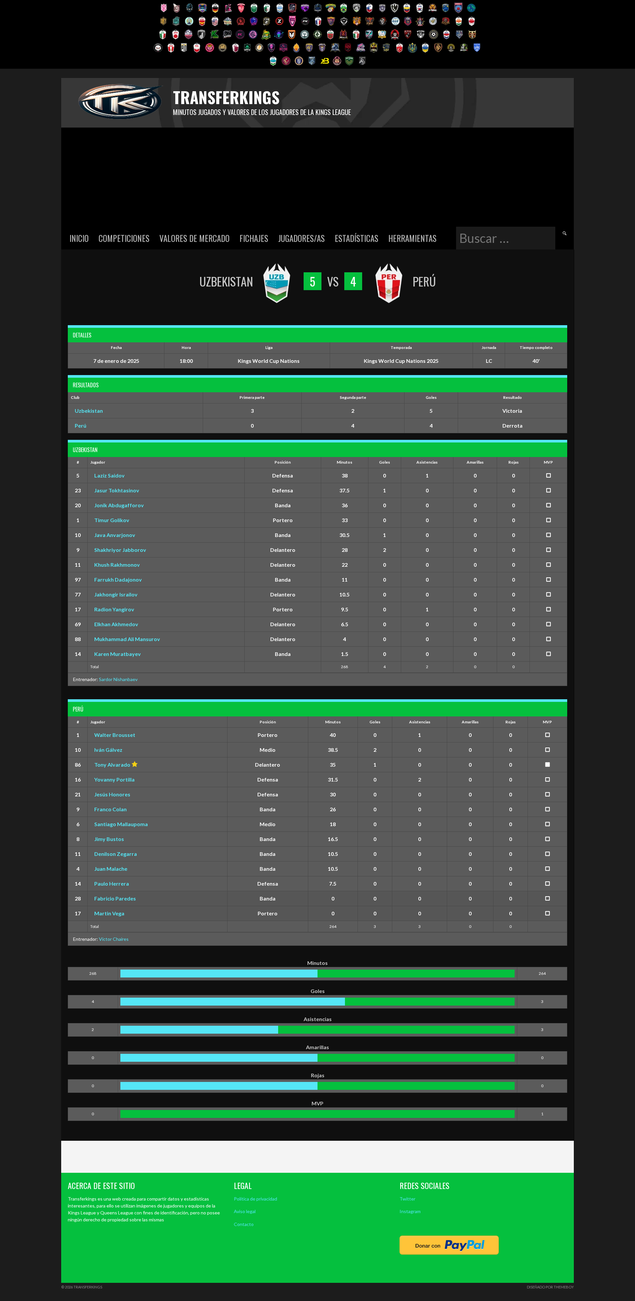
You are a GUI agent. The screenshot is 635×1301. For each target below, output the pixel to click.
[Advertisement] (317, 177)
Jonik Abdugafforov (119, 505)
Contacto (244, 1224)
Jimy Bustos (109, 839)
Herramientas (412, 238)
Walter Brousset (114, 735)
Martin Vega (109, 913)
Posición (283, 462)
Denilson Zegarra (115, 854)
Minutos (344, 462)
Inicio (79, 238)
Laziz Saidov (109, 475)
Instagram (410, 1211)
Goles (384, 462)
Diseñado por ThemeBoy (550, 1287)
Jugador (97, 462)
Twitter (407, 1199)
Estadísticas (356, 238)
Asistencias (427, 462)
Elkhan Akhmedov (116, 624)
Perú (80, 425)
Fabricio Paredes (115, 898)
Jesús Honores (112, 794)
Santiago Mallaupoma (121, 824)
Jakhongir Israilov (116, 594)
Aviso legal (245, 1211)
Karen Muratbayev (117, 654)
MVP (548, 462)
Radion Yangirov (114, 609)
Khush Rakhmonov (117, 564)
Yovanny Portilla (114, 779)
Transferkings (226, 97)
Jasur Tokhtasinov (116, 490)
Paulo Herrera (111, 883)
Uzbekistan (89, 410)
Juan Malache (110, 868)
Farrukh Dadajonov (118, 579)
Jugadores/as (301, 238)
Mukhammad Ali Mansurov (127, 639)
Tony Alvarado (112, 764)
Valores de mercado (194, 238)
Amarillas (475, 462)
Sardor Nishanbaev (118, 679)
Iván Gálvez (108, 749)
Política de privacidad (255, 1199)
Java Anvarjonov (114, 535)
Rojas (513, 462)
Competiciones (124, 238)
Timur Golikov (111, 520)
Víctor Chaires (114, 939)
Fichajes (253, 238)
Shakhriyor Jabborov (120, 550)
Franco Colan (110, 809)
